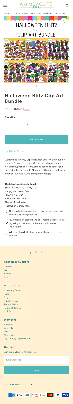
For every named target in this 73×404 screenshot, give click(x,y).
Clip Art (15, 13)
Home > (7, 13)
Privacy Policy (11, 301)
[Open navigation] (5, 5)
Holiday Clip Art (28, 13)
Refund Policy (11, 304)
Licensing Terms (12, 290)
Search (7, 273)
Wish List (9, 328)
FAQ (6, 270)
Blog (6, 277)
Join (6, 331)
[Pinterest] (42, 252)
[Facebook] (30, 252)
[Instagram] (36, 252)
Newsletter (9, 335)
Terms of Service (12, 308)
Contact (8, 266)
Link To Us (9, 311)
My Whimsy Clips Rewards (17, 338)
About (7, 294)
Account (8, 324)
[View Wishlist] (59, 5)
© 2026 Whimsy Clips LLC (17, 384)
